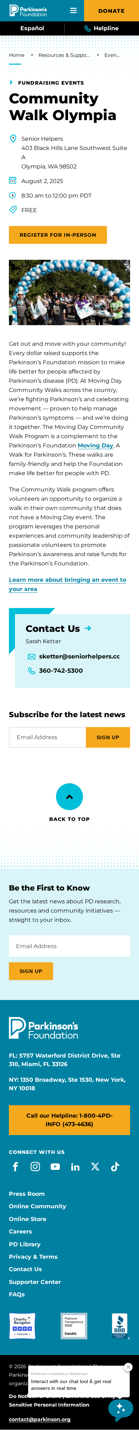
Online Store (27, 1219)
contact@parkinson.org (40, 1419)
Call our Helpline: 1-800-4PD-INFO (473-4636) (69, 1120)
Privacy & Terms (33, 1257)
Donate (111, 10)
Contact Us (25, 1269)
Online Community (37, 1206)
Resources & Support (64, 55)
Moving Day (95, 445)
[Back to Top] (69, 796)
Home (16, 55)
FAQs (17, 1294)
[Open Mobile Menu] (73, 10)
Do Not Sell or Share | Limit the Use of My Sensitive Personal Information (62, 1400)
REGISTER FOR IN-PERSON (58, 235)
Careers (20, 1232)
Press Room (27, 1194)
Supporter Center (35, 1282)
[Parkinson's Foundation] (28, 10)
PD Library (25, 1244)
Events (112, 55)
